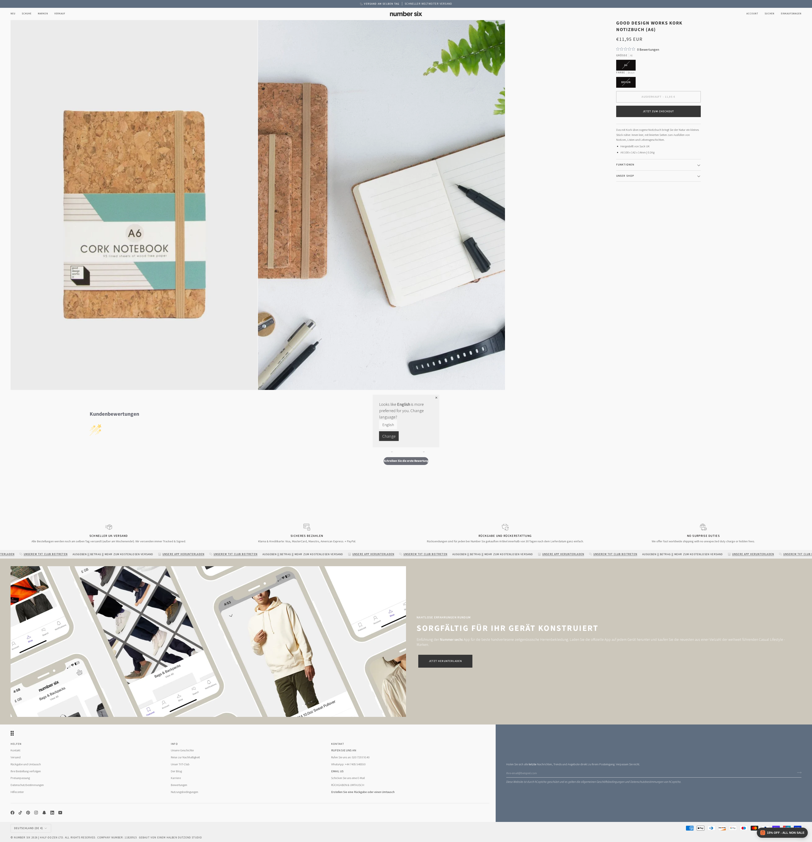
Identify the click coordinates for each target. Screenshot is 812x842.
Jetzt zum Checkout (658, 111)
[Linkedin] (52, 813)
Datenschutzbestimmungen (646, 782)
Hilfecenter (17, 792)
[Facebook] (12, 813)
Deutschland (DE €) (28, 828)
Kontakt (15, 750)
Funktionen (625, 164)
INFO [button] (174, 744)
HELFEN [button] (16, 744)
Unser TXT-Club (180, 764)
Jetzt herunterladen (445, 661)
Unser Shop (625, 176)
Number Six (22, 837)
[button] (27, 14)
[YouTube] (60, 813)
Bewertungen (179, 785)
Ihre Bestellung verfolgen (26, 771)
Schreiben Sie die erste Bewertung (406, 461)
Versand (16, 757)
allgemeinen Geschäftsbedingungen (602, 782)
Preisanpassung (20, 778)
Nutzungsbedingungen (184, 792)
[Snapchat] (44, 813)
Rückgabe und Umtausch (26, 764)
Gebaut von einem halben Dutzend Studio (170, 837)
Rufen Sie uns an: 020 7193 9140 (350, 757)
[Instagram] (36, 813)
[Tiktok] (20, 813)
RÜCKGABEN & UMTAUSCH (347, 785)
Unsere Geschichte (182, 750)
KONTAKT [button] (337, 744)
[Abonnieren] (797, 772)
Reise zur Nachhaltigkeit (185, 757)
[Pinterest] (28, 813)
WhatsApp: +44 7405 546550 (348, 764)
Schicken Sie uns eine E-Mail (348, 778)
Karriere (176, 778)
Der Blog (176, 771)
